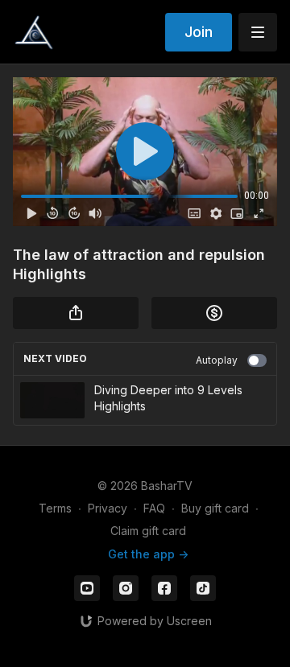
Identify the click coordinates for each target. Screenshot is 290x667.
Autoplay (217, 360)
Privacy (107, 508)
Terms (55, 508)
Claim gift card (148, 530)
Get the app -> (148, 554)
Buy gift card (215, 508)
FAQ (154, 508)
